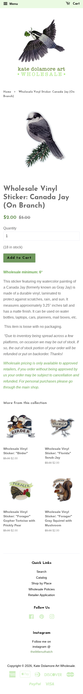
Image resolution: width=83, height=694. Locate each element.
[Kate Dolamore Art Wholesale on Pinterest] (41, 617)
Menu (13, 4)
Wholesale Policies (42, 589)
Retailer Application (41, 595)
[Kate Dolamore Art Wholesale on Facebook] (31, 617)
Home (7, 92)
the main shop (27, 387)
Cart (76, 4)
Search (41, 571)
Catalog (41, 577)
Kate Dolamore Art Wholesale (54, 666)
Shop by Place (41, 583)
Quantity (9, 228)
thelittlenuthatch (42, 651)
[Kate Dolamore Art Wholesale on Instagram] (51, 617)
